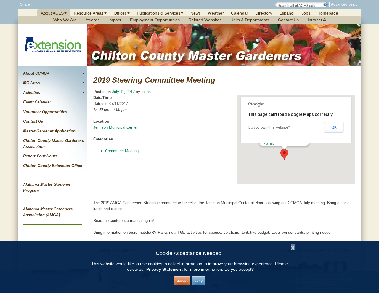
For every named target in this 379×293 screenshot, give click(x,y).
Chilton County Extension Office (52, 166)
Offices (120, 13)
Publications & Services (158, 13)
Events (269, 144)
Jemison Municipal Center (115, 127)
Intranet (315, 19)
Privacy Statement (164, 269)
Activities (31, 92)
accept (182, 280)
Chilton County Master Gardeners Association (53, 143)
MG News (31, 83)
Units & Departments (249, 19)
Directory (263, 13)
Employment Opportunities (155, 19)
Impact (114, 19)
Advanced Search (345, 4)
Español (286, 13)
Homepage (327, 13)
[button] (325, 4)
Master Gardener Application (49, 131)
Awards (92, 19)
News (195, 13)
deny (199, 280)
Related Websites (205, 19)
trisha (146, 91)
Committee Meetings (123, 151)
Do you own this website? (269, 127)
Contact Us (288, 19)
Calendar (239, 13)
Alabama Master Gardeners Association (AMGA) (48, 212)
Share (24, 4)
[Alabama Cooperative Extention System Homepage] (52, 59)
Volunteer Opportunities (45, 112)
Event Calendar (37, 102)
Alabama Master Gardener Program (46, 187)
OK (334, 127)
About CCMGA (36, 73)
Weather (216, 13)
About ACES (52, 13)
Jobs (305, 13)
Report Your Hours (40, 156)
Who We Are (65, 19)
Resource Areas (89, 13)
